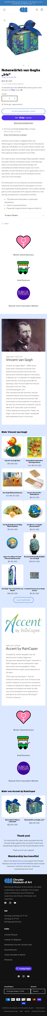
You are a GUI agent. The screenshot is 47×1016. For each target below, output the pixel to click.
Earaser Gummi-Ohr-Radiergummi (34, 493)
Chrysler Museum (11, 935)
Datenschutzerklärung (11, 1011)
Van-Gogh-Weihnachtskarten (12, 492)
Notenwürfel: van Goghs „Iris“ (34, 820)
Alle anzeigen (23, 600)
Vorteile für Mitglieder (12, 940)
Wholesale (8, 960)
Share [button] (6, 223)
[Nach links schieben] (18, 65)
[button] (4, 9)
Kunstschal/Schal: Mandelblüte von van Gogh (34, 557)
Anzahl (4, 94)
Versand (4, 84)
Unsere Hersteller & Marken (15, 955)
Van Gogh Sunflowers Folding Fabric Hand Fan (12, 525)
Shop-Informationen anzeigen (15, 135)
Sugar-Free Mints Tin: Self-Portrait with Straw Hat (12, 557)
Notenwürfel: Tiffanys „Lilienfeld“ (12, 820)
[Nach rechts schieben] (28, 65)
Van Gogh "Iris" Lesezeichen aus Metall (12, 589)
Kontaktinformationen (38, 1011)
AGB (21, 1011)
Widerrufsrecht (40, 1008)
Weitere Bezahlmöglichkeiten (23, 123)
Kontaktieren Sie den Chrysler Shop (18, 945)
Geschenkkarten (10, 950)
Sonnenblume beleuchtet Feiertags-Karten (34, 461)
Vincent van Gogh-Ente (12, 460)
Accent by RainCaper (9, 77)
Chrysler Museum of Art (14, 1008)
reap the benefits (19, 863)
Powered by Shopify (28, 1008)
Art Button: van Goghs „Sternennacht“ (34, 525)
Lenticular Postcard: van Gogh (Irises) (34, 589)
